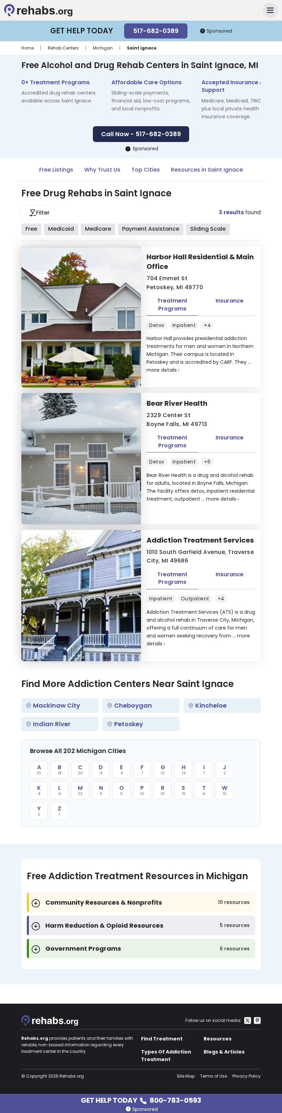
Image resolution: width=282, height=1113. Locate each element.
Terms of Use (213, 1076)
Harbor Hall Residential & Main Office (200, 261)
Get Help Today (141, 1099)
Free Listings (56, 170)
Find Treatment (162, 1038)
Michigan (103, 48)
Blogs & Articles (224, 1051)
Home (27, 48)
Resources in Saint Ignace (207, 170)
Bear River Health (177, 403)
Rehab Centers (63, 48)
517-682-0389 (155, 30)
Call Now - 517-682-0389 (141, 134)
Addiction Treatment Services (200, 540)
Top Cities (145, 170)
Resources (217, 1038)
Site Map (186, 1076)
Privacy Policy (246, 1076)
